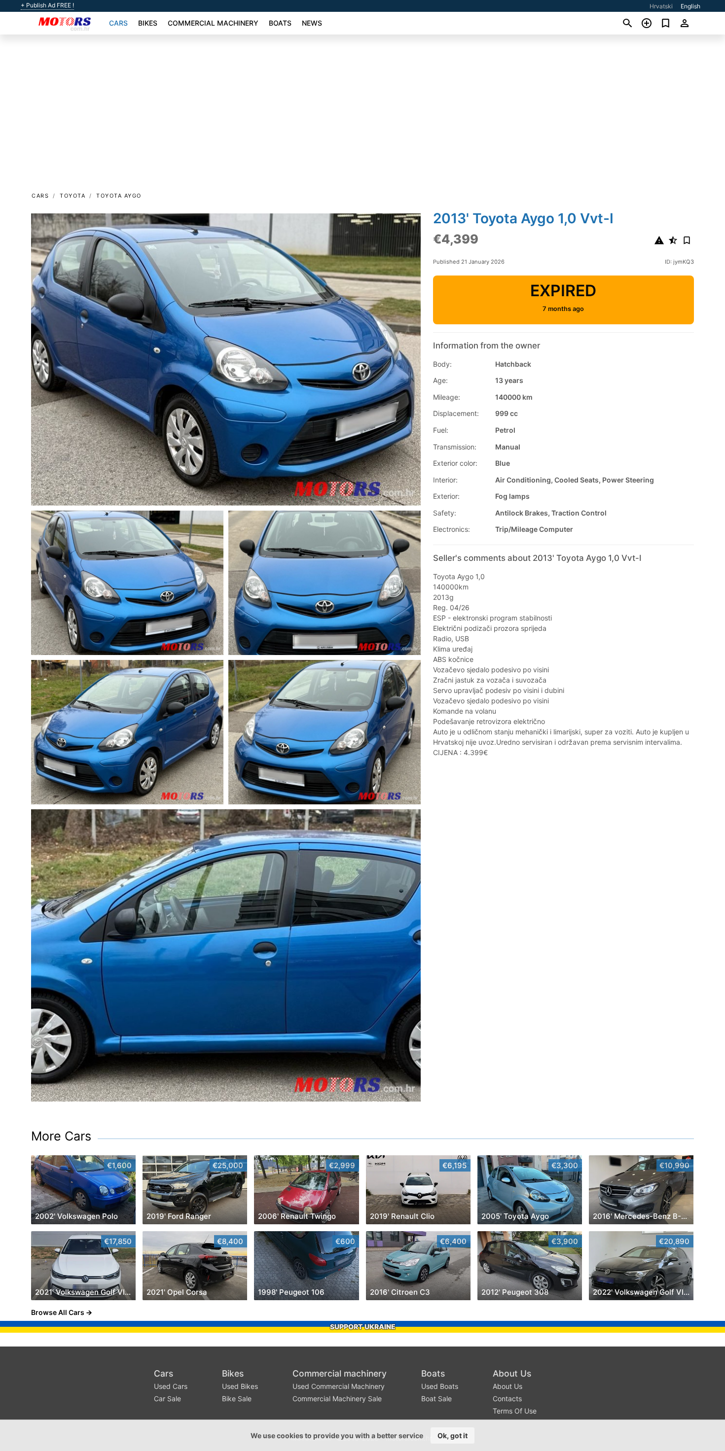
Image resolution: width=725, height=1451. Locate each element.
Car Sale (167, 1398)
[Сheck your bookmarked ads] (665, 23)
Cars (118, 23)
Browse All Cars (57, 1312)
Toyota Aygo (119, 195)
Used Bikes (240, 1386)
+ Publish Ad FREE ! (47, 5)
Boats (280, 23)
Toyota (72, 195)
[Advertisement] (362, 116)
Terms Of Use (515, 1411)
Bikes (147, 23)
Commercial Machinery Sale (337, 1398)
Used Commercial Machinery (338, 1386)
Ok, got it (452, 1435)
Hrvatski (661, 6)
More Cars (61, 1136)
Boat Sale (436, 1398)
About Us (512, 1373)
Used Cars (170, 1386)
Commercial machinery (213, 23)
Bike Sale (237, 1398)
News (312, 23)
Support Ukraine (363, 1326)
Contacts (507, 1398)
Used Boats (439, 1386)
